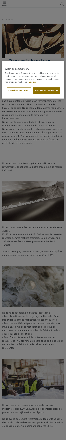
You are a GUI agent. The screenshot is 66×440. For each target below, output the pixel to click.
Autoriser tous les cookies (46, 90)
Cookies (32, 82)
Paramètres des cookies (19, 90)
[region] (33, 79)
